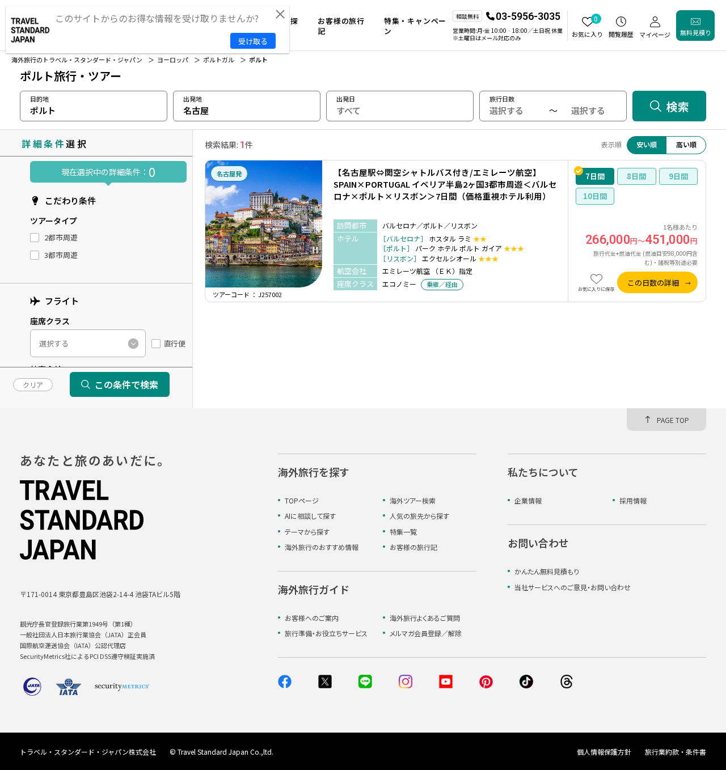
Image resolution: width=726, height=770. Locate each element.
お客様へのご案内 (312, 618)
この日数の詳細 (653, 282)
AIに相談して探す (310, 516)
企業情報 (528, 500)
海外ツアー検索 (413, 500)
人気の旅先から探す (419, 516)
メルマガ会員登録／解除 (426, 633)
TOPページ (302, 500)
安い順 (646, 144)
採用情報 (633, 500)
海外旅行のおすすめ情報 (321, 547)
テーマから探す (307, 531)
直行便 (174, 343)
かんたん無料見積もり (546, 571)
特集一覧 (403, 531)
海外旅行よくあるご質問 (425, 618)
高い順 (686, 144)
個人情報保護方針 (604, 751)
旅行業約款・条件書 (675, 751)
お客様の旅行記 (413, 547)
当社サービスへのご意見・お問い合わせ (572, 587)
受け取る (253, 41)
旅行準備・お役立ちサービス (326, 633)
